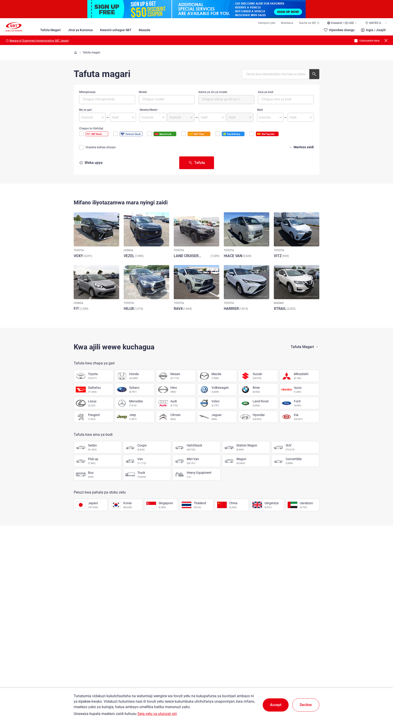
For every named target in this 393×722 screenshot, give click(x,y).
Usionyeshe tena (369, 40)
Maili (260, 109)
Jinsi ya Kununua (80, 30)
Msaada (144, 30)
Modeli (143, 92)
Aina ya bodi (265, 92)
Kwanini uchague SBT (115, 30)
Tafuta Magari (50, 30)
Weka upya (94, 162)
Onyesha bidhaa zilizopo (101, 147)
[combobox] (107, 99)
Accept (275, 705)
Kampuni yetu (266, 23)
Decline (306, 705)
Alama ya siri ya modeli (212, 92)
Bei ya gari (85, 109)
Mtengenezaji (87, 92)
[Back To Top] (382, 698)
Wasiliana (287, 23)
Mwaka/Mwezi (148, 109)
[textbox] (102, 98)
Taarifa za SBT (307, 23)
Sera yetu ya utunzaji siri (157, 714)
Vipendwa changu (342, 30)
